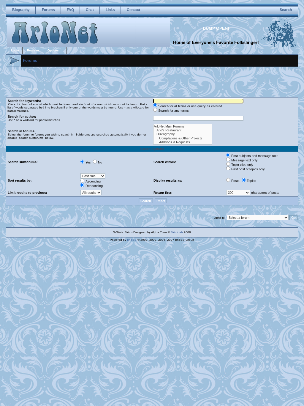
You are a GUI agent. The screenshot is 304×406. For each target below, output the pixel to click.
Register (33, 50)
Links (110, 10)
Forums (48, 10)
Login (15, 50)
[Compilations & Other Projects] (183, 138)
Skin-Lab (177, 232)
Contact (133, 10)
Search (286, 10)
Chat (90, 10)
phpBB (132, 239)
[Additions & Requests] (183, 142)
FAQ (70, 10)
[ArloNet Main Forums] (183, 126)
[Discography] (183, 134)
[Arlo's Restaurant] (183, 130)
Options (53, 50)
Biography (21, 10)
